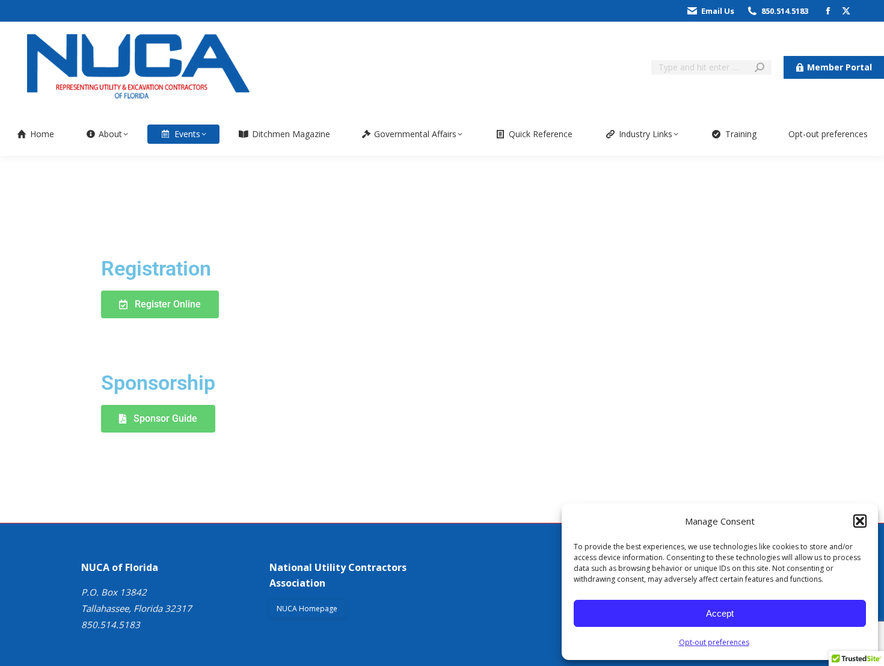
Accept (720, 613)
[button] (860, 521)
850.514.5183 (784, 10)
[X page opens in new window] (846, 11)
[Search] (759, 67)
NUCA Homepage (307, 608)
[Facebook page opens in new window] (828, 11)
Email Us (717, 10)
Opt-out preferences (714, 642)
